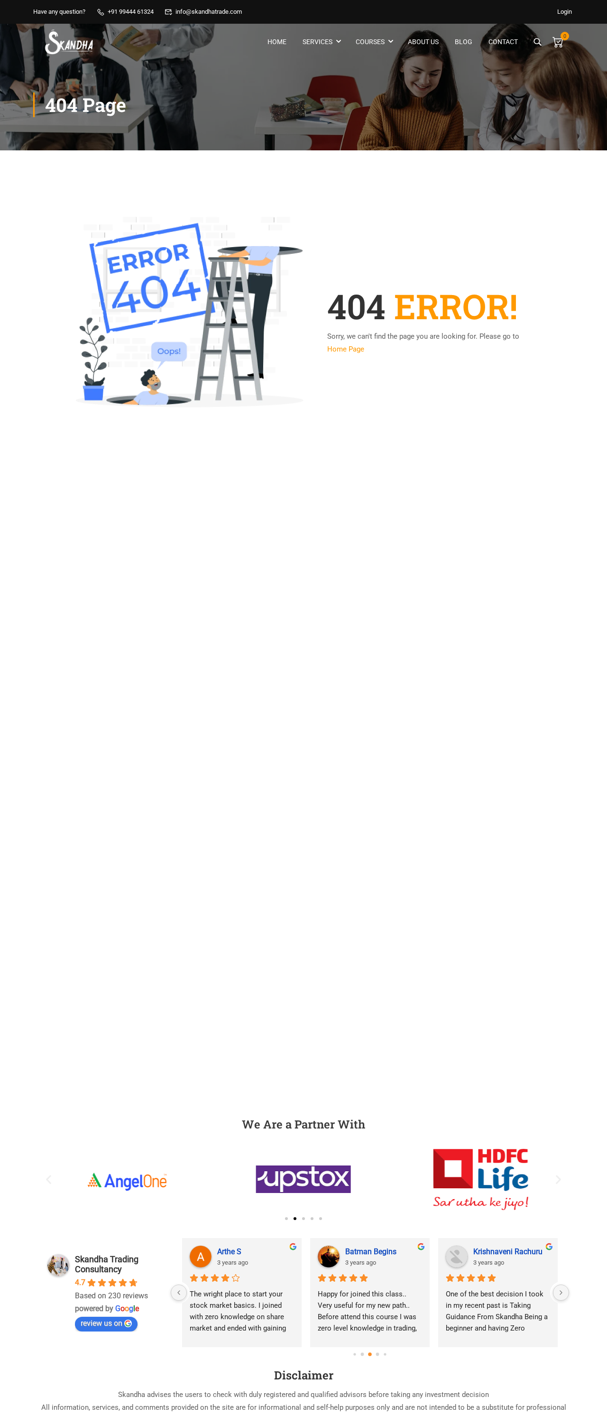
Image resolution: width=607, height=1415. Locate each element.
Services (317, 42)
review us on (101, 1323)
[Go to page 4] (385, 1354)
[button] (49, 1179)
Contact (503, 42)
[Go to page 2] (370, 1354)
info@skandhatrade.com (208, 11)
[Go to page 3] (377, 1354)
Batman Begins (370, 1251)
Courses (370, 42)
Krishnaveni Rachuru (508, 1251)
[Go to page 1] (362, 1354)
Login (564, 11)
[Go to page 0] (354, 1354)
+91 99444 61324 (131, 11)
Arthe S (229, 1251)
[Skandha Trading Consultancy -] (69, 41)
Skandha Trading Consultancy (106, 1264)
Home (276, 42)
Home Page (345, 349)
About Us (423, 42)
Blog (463, 42)
